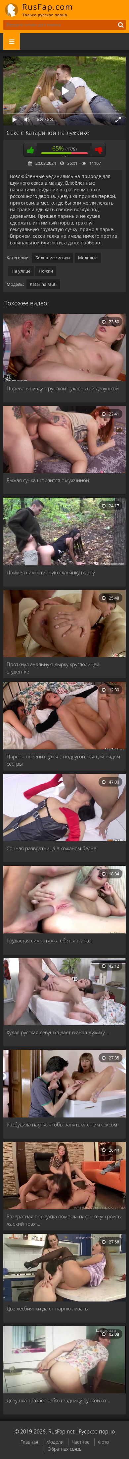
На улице (21, 271)
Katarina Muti (43, 284)
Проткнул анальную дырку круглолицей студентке (53, 668)
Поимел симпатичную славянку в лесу (51, 572)
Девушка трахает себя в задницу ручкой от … (59, 1400)
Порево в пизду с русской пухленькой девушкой (63, 388)
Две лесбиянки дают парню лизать (47, 1308)
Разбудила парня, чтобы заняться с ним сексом (62, 1124)
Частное (81, 1442)
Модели (55, 1442)
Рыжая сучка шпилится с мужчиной (48, 480)
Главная (29, 1442)
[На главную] (43, 10)
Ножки (46, 271)
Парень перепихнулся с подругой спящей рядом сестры (63, 760)
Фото (103, 1442)
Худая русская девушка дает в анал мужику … (58, 1032)
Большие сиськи (52, 258)
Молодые (88, 258)
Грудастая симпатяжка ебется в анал (49, 940)
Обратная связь (65, 1449)
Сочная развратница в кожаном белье (51, 848)
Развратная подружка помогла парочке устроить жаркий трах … (64, 1220)
